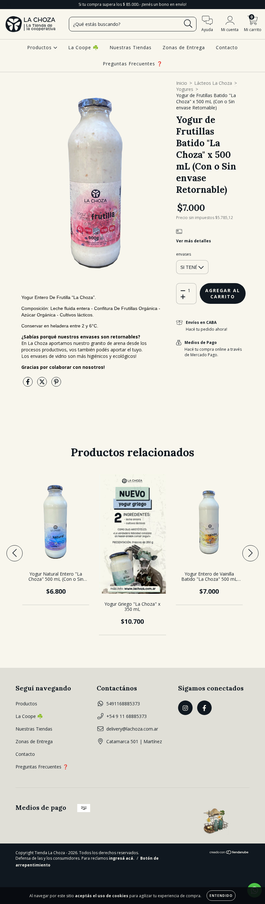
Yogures (184, 89)
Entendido (221, 895)
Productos (40, 47)
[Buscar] (188, 23)
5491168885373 (123, 703)
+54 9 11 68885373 (126, 716)
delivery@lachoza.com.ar (132, 729)
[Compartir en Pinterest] (56, 384)
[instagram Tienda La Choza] (10, 4)
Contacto (227, 47)
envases (183, 254)
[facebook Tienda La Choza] (19, 4)
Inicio (181, 83)
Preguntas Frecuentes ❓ (133, 64)
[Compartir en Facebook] (28, 384)
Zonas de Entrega (184, 47)
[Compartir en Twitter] (42, 384)
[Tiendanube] (229, 853)
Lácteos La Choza (213, 83)
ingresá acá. (121, 858)
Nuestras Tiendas (131, 47)
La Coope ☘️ (83, 47)
